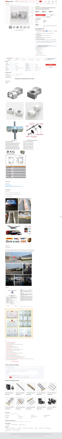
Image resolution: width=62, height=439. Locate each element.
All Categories (7, 3)
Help (44, 3)
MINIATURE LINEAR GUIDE (47, 415)
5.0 (47, 59)
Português (19, 434)
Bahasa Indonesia (51, 434)
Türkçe (45, 434)
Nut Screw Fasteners (41, 428)
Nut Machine (7, 428)
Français (21, 434)
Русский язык (24, 434)
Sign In (36, 55)
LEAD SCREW (45, 416)
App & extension (48, 3)
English (14, 434)
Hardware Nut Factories (12, 428)
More (5, 431)
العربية (34, 434)
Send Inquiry (50, 64)
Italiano (27, 434)
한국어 (36, 434)
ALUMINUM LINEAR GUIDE (34, 416)
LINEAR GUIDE (32, 415)
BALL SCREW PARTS (20, 416)
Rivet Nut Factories (25, 428)
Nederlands (32, 434)
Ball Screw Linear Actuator (22, 424)
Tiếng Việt (47, 434)
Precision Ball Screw (8, 424)
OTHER (19, 415)
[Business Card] (55, 61)
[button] (41, 60)
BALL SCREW (6, 416)
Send (10, 377)
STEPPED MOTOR (7, 415)
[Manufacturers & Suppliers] (9, 1)
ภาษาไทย (43, 434)
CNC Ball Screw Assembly (14, 424)
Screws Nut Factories (19, 428)
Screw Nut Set (36, 428)
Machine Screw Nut (31, 428)
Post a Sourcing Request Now (25, 377)
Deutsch (29, 434)
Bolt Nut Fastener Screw (48, 428)
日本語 (39, 434)
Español (16, 434)
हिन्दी (40, 434)
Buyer (40, 3)
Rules (56, 3)
